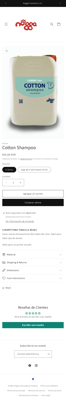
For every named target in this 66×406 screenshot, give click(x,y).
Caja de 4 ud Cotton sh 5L (34, 169)
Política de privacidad (16, 390)
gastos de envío (26, 159)
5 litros (9, 169)
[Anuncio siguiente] (60, 3)
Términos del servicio (36, 390)
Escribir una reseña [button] (33, 325)
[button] (6, 24)
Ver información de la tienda (20, 221)
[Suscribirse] (48, 354)
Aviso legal (45, 395)
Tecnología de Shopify (29, 386)
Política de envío (55, 390)
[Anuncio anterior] (5, 3)
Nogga (16, 386)
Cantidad (6, 176)
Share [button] (8, 287)
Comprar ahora (33, 202)
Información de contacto (29, 395)
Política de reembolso (49, 386)
